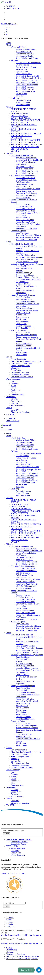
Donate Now (16, 401)
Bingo (13, 392)
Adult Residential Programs (26, 335)
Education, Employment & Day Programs (27, 264)
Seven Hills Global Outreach (27, 82)
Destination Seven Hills (20, 374)
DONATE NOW (12, 8)
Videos (13, 388)
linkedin (9, 924)
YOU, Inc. (20, 96)
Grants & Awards (17, 394)
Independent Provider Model (27, 310)
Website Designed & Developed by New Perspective (21, 935)
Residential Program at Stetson (27, 237)
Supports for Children (19, 842)
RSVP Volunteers (22, 321)
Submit (6, 834)
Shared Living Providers (20, 366)
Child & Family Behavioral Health (29, 160)
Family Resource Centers (25, 222)
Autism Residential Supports (27, 337)
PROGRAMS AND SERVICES (18, 839)
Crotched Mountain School (26, 180)
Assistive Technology (24, 273)
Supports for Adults (18, 844)
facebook (10, 918)
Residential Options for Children (28, 235)
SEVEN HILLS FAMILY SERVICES (26, 133)
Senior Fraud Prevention (25, 328)
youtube (9, 922)
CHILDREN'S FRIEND (20, 113)
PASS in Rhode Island (24, 169)
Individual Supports (23, 346)
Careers (9, 357)
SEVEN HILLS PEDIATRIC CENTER (26, 144)
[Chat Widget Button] (39, 970)
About (8, 45)
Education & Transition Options (23, 175)
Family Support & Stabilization (28, 224)
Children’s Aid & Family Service (28, 63)
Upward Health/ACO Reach (27, 262)
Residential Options (18, 231)
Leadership (15, 98)
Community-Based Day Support (28, 279)
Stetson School (21, 94)
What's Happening (13, 379)
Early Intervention (23, 182)
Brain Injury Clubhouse (25, 275)
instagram (10, 926)
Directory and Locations (20, 412)
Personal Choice (22, 315)
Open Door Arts (22, 71)
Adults (8, 242)
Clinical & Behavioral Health (22, 155)
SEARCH (10, 414)
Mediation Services (23, 313)
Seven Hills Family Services (26, 80)
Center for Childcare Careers (27, 277)
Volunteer (14, 399)
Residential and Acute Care (26, 240)
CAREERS (10, 6)
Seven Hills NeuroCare (25, 87)
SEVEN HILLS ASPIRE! (21, 118)
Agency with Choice (24, 268)
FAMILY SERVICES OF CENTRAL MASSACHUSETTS (25, 121)
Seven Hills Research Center (27, 58)
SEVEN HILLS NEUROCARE (23, 142)
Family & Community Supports (23, 295)
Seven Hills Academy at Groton (28, 189)
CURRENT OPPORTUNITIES (13, 873)
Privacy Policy (11, 950)
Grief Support (21, 164)
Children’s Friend (22, 65)
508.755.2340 (6, 429)
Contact (9, 408)
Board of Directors (23, 102)
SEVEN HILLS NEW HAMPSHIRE (25, 140)
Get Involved (11, 397)
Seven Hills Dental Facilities (27, 171)
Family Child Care (23, 217)
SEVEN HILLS (12, 846)
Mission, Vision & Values (25, 49)
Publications (15, 390)
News (13, 381)
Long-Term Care (22, 233)
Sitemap (9, 947)
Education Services (23, 186)
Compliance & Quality (24, 56)
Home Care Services (24, 343)
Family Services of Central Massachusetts (26, 68)
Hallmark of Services (24, 52)
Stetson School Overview (25, 191)
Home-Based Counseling (25, 255)
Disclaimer (10, 952)
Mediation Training (23, 284)
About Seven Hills (18, 848)
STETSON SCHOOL (19, 149)
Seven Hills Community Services (28, 78)
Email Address (8, 830)
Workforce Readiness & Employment (25, 291)
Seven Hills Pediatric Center (26, 89)
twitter (8, 920)
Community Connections (25, 211)
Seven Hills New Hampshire (27, 85)
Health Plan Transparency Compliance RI (22, 959)
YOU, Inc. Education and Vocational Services (26, 196)
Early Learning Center (24, 184)
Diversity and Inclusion (25, 54)
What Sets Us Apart (18, 47)
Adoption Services (23, 204)
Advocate (14, 403)
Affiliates (14, 60)
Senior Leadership (23, 105)
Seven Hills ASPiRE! (24, 74)
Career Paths (16, 370)
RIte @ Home (21, 319)
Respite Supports (22, 317)
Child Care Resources (24, 206)
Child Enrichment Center (25, 178)
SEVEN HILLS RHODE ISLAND (25, 147)
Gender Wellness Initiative (26, 162)
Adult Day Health (22, 266)
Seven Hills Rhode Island (25, 91)
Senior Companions (23, 326)
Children (9, 153)
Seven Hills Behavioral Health (27, 76)
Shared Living (21, 355)
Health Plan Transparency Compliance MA (22, 956)
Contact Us (15, 410)
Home (8, 43)
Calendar (14, 383)
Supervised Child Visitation (26, 228)
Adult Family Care (23, 297)
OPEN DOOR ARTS (19, 116)
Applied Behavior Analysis (26, 158)
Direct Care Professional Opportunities (26, 361)
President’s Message (23, 100)
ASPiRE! (19, 270)
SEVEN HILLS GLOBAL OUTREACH (21, 137)
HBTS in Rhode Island (24, 167)
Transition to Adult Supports (26, 193)
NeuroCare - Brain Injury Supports (29, 257)
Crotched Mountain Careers (21, 363)
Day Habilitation (22, 282)
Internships (15, 368)
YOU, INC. (15, 151)
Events (13, 386)
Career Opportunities (19, 359)
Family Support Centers (25, 220)
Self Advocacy (21, 324)
